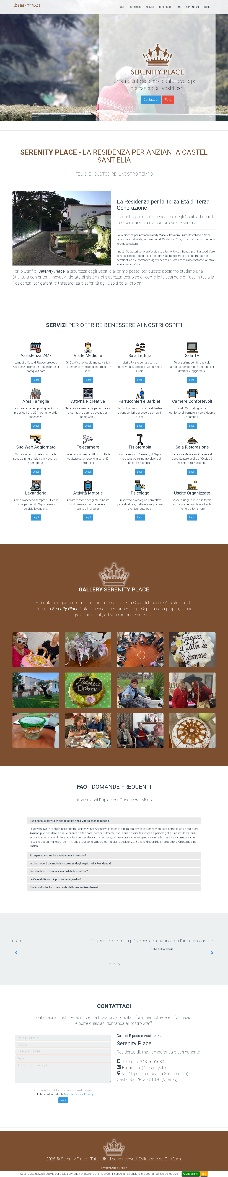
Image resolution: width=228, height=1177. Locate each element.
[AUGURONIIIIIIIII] (35, 649)
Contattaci (192, 7)
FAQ (179, 7)
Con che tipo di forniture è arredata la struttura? (59, 871)
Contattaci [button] (151, 99)
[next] (212, 949)
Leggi (36, 379)
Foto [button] (168, 99)
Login (207, 7)
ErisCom (173, 1152)
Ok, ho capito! (190, 1173)
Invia (63, 1094)
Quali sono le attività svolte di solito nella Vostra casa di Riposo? (70, 821)
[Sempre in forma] (140, 730)
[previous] (16, 949)
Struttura (165, 7)
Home (122, 7)
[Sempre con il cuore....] (192, 730)
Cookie (116, 1161)
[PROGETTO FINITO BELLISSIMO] (88, 649)
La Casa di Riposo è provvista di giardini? (55, 879)
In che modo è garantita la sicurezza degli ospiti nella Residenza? (70, 863)
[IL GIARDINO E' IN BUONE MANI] (140, 690)
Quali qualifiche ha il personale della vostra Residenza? (64, 887)
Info (204, 1173)
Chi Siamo (135, 7)
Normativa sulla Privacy (79, 1088)
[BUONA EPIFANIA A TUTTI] (192, 690)
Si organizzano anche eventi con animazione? (58, 855)
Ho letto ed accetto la (65, 1088)
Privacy (105, 1161)
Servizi (150, 7)
